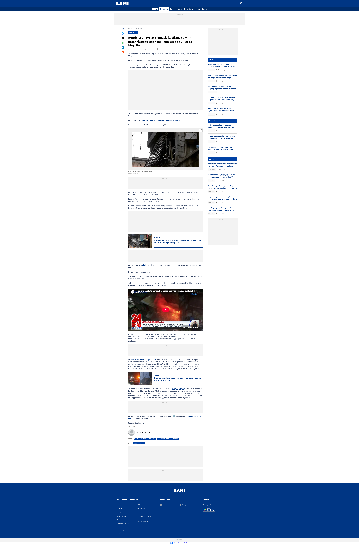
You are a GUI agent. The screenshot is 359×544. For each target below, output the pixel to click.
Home (155, 9)
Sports (204, 9)
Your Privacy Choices (181, 543)
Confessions (211, 169)
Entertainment (189, 9)
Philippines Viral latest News (145, 439)
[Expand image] (201, 130)
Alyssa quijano (139, 443)
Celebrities (211, 70)
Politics (172, 9)
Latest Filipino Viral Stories (168, 439)
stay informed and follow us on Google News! (161, 120)
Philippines (164, 9)
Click (144, 265)
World (180, 9)
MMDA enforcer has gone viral (143, 359)
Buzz (198, 9)
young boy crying (178, 389)
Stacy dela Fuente (151, 49)
